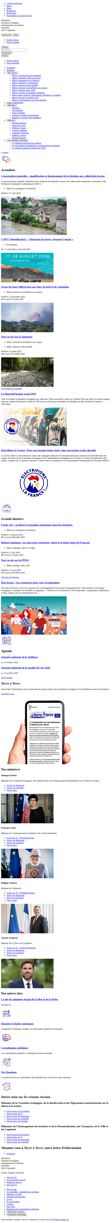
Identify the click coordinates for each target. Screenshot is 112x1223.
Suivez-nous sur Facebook (18, 1111)
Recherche (11, 11)
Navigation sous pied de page (19, 15)
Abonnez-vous (7, 694)
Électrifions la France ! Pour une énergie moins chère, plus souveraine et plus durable (48, 450)
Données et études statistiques (17, 1023)
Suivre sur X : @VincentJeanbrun (21, 948)
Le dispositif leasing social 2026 (18, 393)
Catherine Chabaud (20, 133)
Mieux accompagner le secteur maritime (29, 100)
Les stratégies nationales (17, 141)
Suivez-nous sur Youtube (17, 1121)
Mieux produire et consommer (25, 83)
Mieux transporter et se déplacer (25, 80)
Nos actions (12, 73)
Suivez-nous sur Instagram (18, 1116)
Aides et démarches (15, 102)
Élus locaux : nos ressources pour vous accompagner (30, 582)
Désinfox (10, 70)
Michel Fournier (19, 138)
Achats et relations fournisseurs (25, 115)
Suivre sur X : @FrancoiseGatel (20, 838)
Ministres (11, 120)
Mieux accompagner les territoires (26, 75)
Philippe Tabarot (19, 128)
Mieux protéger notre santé (23, 90)
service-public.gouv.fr (16, 1180)
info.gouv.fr (12, 1177)
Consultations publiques (14, 1047)
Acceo (9, 1199)
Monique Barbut (19, 123)
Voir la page (12, 790)
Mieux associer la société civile (25, 97)
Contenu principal (14, 3)
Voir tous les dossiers (10, 577)
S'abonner (11, 1153)
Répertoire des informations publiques (23, 1209)
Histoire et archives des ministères (26, 118)
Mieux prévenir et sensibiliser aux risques (30, 88)
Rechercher (11, 13)
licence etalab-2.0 (61, 1219)
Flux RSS (11, 1207)
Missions (16, 108)
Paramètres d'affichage (17, 1215)
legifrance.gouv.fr (14, 1182)
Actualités (11, 68)
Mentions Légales (14, 1194)
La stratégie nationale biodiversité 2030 (29, 148)
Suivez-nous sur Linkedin (18, 1119)
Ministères (12, 105)
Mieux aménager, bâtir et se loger (26, 78)
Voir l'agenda (6, 678)
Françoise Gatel (19, 125)
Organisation (17, 110)
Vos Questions (9, 1072)
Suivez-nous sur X (15, 1114)
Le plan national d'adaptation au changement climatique (36, 145)
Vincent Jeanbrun (19, 130)
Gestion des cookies (16, 1212)
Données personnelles (16, 1197)
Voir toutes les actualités (11, 388)
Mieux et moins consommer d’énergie (28, 93)
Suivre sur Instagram (15, 785)
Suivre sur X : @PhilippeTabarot (21, 893)
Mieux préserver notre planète (25, 85)
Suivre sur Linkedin (15, 788)
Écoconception (13, 1202)
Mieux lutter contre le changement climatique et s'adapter (36, 95)
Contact (10, 1204)
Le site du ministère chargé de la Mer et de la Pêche (29, 999)
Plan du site (12, 1189)
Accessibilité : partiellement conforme (23, 1192)
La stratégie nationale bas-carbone (26, 143)
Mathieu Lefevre (19, 135)
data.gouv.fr (12, 1185)
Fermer (5, 47)
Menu (9, 6)
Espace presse (13, 40)
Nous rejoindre (13, 42)
